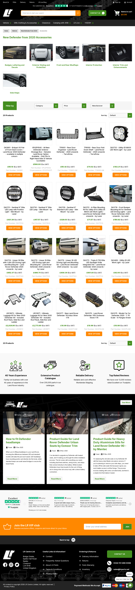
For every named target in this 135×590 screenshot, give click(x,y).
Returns (32, 2)
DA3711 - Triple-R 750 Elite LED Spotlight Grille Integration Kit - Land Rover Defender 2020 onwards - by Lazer (94, 264)
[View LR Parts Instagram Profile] (11, 565)
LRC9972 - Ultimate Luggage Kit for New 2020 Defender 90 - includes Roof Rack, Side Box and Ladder (14, 317)
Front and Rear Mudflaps (67, 65)
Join (127, 527)
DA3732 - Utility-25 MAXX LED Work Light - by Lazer (120, 149)
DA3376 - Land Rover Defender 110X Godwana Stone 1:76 (94, 315)
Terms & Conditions (54, 569)
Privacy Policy (51, 574)
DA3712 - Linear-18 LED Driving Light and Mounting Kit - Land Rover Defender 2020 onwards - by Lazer (67, 263)
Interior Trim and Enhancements (120, 66)
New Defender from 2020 (29, 31)
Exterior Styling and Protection (41, 66)
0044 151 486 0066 (122, 563)
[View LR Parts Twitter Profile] (17, 565)
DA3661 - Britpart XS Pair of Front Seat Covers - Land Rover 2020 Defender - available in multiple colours (14, 152)
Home (6, 31)
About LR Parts (52, 565)
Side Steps (14, 93)
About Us (6, 2)
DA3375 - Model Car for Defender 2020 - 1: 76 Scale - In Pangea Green (121, 315)
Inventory (86, 569)
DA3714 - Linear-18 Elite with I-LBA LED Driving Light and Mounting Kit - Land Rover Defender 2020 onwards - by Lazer (14, 264)
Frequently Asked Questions (57, 561)
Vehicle (14, 31)
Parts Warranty (88, 565)
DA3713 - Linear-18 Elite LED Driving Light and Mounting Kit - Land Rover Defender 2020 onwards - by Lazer (41, 264)
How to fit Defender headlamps (18, 440)
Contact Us (95, 13)
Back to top (64, 540)
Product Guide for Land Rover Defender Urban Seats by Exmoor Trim (64, 442)
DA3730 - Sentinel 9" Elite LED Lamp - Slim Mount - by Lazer (41, 209)
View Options (14, 175)
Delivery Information (90, 556)
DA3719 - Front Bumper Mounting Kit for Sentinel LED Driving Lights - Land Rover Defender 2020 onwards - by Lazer (120, 211)
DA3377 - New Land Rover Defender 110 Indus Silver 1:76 (67, 315)
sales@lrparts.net (121, 569)
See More (126, 402)
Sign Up (117, 2)
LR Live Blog (42, 2)
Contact (49, 556)
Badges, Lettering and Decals (14, 66)
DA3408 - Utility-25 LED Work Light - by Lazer (120, 261)
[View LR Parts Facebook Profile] (5, 565)
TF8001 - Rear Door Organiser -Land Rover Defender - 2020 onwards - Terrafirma (67, 151)
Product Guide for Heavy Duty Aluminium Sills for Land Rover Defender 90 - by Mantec (109, 444)
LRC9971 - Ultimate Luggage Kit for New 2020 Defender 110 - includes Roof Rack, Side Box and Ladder (41, 317)
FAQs (14, 2)
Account (129, 2)
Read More (12, 479)
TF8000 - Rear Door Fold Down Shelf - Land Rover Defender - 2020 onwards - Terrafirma (94, 151)
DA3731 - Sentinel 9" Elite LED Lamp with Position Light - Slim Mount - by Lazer (14, 210)
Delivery (23, 2)
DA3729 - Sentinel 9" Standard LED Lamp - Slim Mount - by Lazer (67, 209)
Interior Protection (94, 65)
